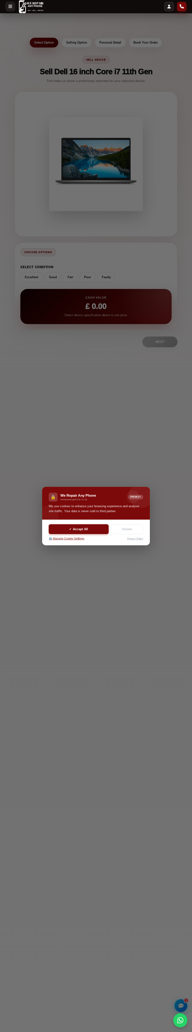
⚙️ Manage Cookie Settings (66, 538)
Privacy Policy (135, 538)
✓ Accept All (78, 529)
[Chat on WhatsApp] (180, 1020)
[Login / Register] (169, 6)
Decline (127, 529)
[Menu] (10, 6)
